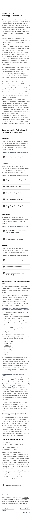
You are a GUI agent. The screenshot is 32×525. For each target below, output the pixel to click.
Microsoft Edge (8, 350)
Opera (6, 354)
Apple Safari (7, 345)
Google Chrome (8, 341)
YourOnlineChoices (21, 382)
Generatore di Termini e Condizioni (10, 501)
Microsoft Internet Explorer (11, 348)
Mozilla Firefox (8, 343)
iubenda (22, 501)
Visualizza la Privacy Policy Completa (22, 512)
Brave (6, 352)
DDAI (9, 388)
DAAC (23, 386)
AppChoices (5, 406)
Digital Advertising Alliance (10, 386)
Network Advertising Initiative (18, 384)
